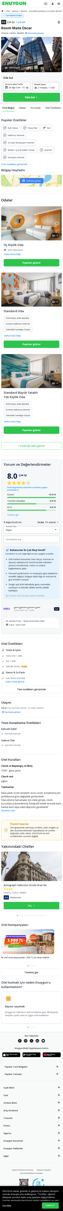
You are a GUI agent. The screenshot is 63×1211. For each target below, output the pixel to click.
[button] (31, 54)
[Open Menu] (59, 4)
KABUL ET (50, 1205)
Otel (6, 1095)
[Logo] (14, 3)
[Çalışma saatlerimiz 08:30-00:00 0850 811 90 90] (45, 2)
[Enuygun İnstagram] (25, 1041)
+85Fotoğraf (14, 67)
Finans (7, 1125)
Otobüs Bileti (10, 1102)
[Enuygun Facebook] (20, 1041)
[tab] (8, 108)
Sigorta (7, 1133)
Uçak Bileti (9, 1087)
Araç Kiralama (11, 1110)
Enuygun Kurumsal (13, 1140)
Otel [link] (8, 11)
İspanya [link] (15, 11)
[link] (2, 11)
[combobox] (18, 87)
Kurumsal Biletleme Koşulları (31, 1173)
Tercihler (6, 1205)
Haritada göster (33, 180)
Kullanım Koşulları (44, 1170)
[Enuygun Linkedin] (37, 1041)
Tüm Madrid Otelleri (13, 15)
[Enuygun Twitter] (31, 1041)
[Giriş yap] (52, 3)
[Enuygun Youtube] (43, 1041)
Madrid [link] (24, 11)
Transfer (8, 1118)
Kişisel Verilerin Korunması (22, 1170)
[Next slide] (57, 223)
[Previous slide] (6, 223)
